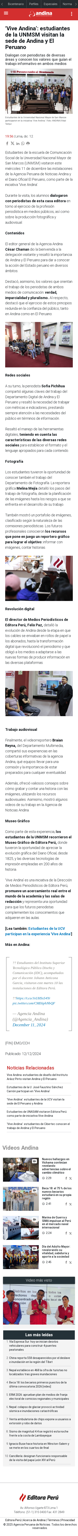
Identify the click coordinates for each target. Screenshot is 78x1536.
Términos (53, 1520)
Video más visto (39, 1280)
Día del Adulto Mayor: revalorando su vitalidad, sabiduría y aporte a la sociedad (56, 1251)
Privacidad (68, 1520)
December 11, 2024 (29, 1024)
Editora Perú (13, 1520)
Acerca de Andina (34, 1520)
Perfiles (33, 4)
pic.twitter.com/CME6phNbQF (34, 1003)
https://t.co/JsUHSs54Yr (33, 998)
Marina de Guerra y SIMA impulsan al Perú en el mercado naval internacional (56, 1222)
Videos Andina (20, 1147)
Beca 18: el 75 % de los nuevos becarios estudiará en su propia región (57, 1193)
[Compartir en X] (70, 1178)
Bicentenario (16, 4)
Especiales (50, 4)
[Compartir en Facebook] (66, 1178)
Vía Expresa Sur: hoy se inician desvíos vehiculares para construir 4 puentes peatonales (33, 1345)
